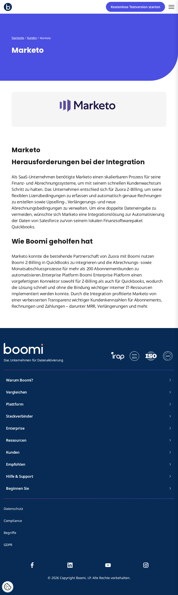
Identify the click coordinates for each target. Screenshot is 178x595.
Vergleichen (16, 392)
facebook (32, 565)
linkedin (70, 565)
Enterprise (15, 428)
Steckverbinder (19, 416)
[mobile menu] (171, 7)
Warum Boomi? (19, 380)
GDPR (8, 544)
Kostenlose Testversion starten (135, 7)
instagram (145, 565)
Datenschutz (13, 508)
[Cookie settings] (7, 587)
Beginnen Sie (17, 488)
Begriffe (10, 532)
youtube (108, 565)
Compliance (13, 520)
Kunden (12, 452)
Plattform (14, 404)
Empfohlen (15, 464)
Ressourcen (16, 440)
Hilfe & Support (19, 476)
